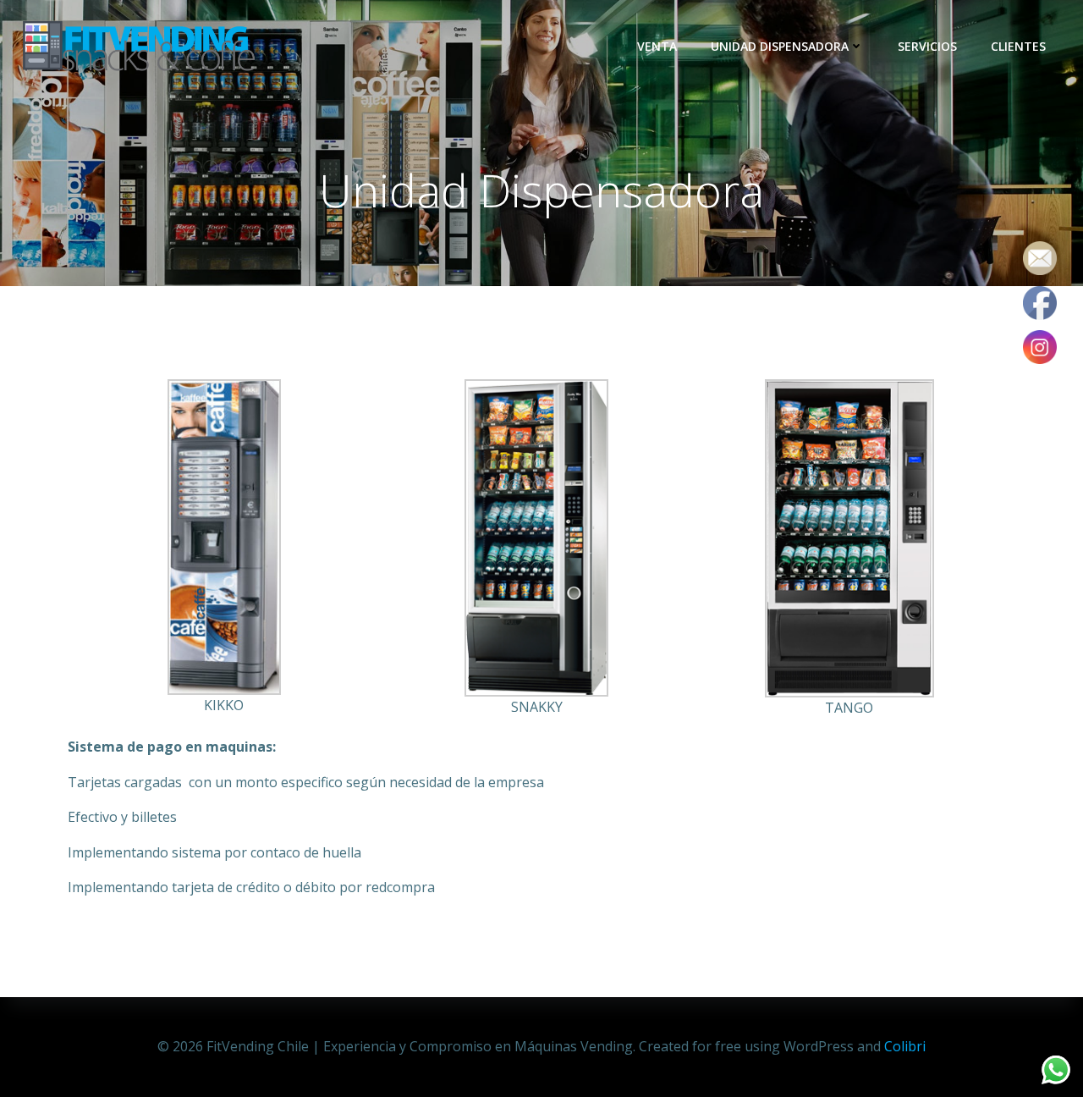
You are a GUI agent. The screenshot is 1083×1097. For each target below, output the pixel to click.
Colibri (905, 1046)
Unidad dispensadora (780, 46)
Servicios (927, 46)
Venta (657, 46)
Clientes (1018, 46)
